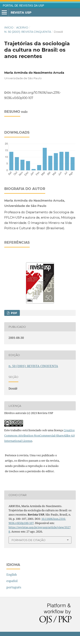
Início (8, 27)
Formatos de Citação (28, 540)
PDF (13, 313)
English (11, 574)
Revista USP (21, 12)
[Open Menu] (4, 12)
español (11, 581)
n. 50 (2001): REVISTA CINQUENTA (27, 31)
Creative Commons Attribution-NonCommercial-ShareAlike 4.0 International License (39, 435)
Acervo (22, 27)
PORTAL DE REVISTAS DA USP (23, 5)
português (13, 587)
